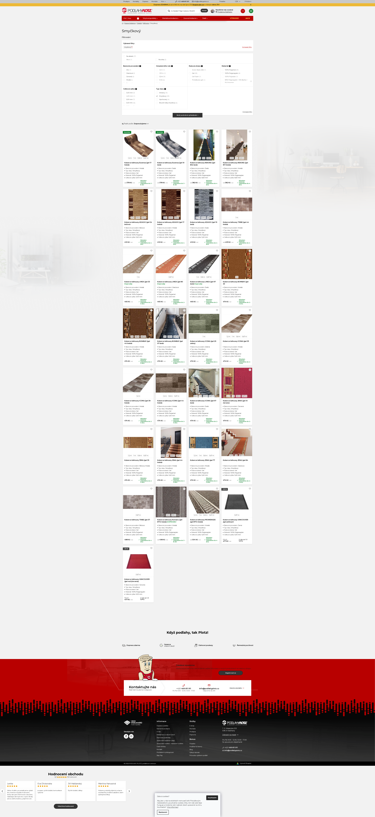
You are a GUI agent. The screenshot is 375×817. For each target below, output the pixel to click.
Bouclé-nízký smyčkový (168, 103)
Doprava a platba (162, 726)
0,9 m (138, 217)
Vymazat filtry (247, 47)
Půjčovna (193, 735)
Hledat (204, 10)
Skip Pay (160, 755)
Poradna (222, 1)
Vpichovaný (164, 99)
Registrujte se (198, 5)
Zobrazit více (66, 806)
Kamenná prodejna (163, 729)
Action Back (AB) (198, 70)
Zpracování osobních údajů (166, 740)
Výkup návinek (195, 752)
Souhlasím (212, 798)
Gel (194, 73)
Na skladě (130, 56)
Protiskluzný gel (198, 80)
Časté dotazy (161, 746)
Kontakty (136, 1)
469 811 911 (183, 1)
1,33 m (162, 73)
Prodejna (126, 1)
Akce (129, 59)
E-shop (192, 726)
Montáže (154, 1)
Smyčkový (127, 47)
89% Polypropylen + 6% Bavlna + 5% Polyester (238, 81)
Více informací (172, 807)
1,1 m (161, 80)
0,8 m (140, 158)
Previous (2, 791)
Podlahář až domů (196, 746)
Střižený (163, 93)
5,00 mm (130, 99)
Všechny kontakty (236, 688)
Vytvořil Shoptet (245, 763)
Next (129, 791)
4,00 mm (130, 96)
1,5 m (162, 70)
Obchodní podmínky (164, 738)
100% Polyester (231, 76)
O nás (159, 732)
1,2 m (162, 76)
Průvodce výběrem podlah (199, 755)
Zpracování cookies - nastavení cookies (170, 743)
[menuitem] (131, 18)
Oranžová (130, 73)
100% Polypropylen (232, 73)
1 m (134, 158)
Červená (130, 76)
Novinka (162, 59)
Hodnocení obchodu (65, 774)
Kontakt (159, 749)
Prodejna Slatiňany (224, 12)
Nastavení (163, 812)
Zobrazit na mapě (229, 735)
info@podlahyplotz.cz (201, 1)
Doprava (145, 1)
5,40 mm (130, 103)
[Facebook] (126, 736)
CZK (236, 1)
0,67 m (146, 158)
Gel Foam (196, 76)
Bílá (128, 70)
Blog (191, 749)
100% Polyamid (231, 70)
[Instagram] (131, 736)
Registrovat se (230, 673)
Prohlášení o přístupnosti (165, 752)
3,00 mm (130, 93)
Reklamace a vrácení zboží (166, 735)
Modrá (129, 80)
